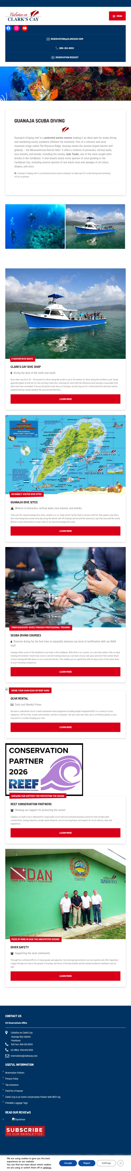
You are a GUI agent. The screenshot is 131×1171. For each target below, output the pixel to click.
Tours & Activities (66, 3)
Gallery (96, 3)
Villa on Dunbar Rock (42, 3)
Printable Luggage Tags (16, 1103)
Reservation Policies (14, 1072)
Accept (68, 1163)
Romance (84, 3)
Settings (106, 1163)
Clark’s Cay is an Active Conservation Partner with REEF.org (32, 1097)
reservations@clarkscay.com (24, 1055)
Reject (86, 1163)
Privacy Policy (11, 1078)
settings (47, 1167)
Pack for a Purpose (14, 1090)
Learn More (65, 399)
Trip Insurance (12, 1084)
